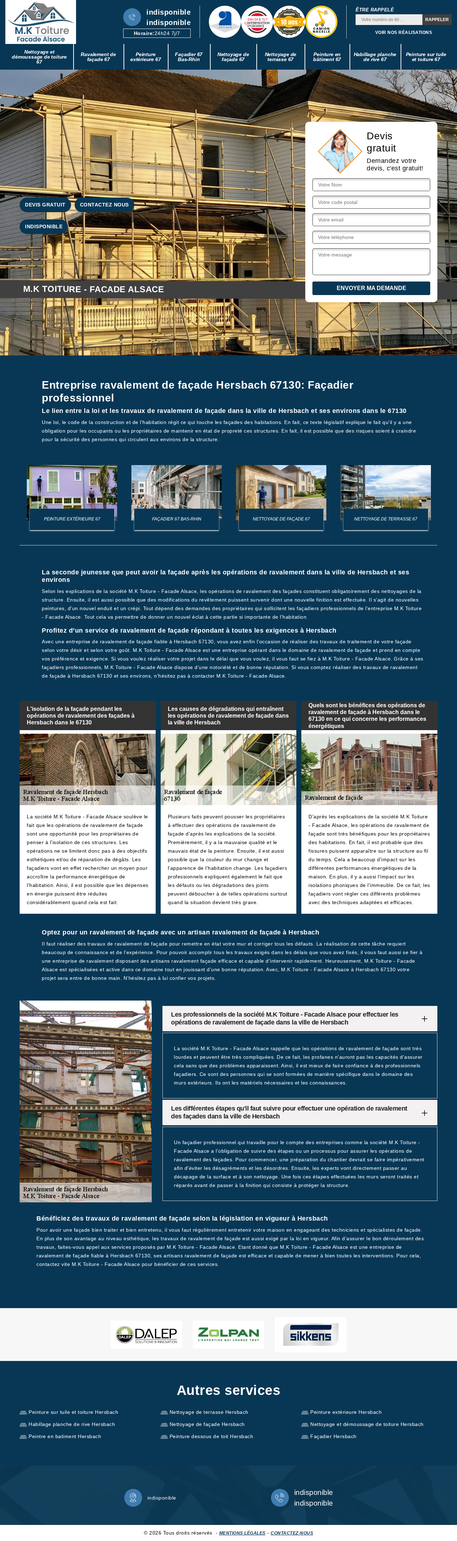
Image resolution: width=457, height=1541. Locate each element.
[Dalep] (146, 1335)
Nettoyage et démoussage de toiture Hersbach (367, 1424)
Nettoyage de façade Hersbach (207, 1424)
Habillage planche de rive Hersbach (72, 1424)
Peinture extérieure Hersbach (346, 1412)
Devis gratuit (45, 205)
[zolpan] (228, 1335)
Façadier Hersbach (333, 1436)
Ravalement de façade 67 (98, 56)
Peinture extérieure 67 (145, 56)
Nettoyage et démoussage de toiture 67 (39, 57)
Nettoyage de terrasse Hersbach (209, 1412)
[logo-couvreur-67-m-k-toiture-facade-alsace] (40, 22)
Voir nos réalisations (403, 32)
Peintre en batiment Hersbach (65, 1436)
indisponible (168, 12)
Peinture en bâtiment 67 (327, 56)
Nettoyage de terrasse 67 (281, 56)
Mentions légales (242, 1533)
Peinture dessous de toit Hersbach (211, 1436)
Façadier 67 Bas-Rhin (188, 56)
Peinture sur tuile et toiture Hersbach (73, 1412)
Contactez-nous (292, 1533)
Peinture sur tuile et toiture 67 (426, 56)
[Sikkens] (310, 1334)
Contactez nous (104, 205)
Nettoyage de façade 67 (233, 56)
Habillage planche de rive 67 (375, 56)
